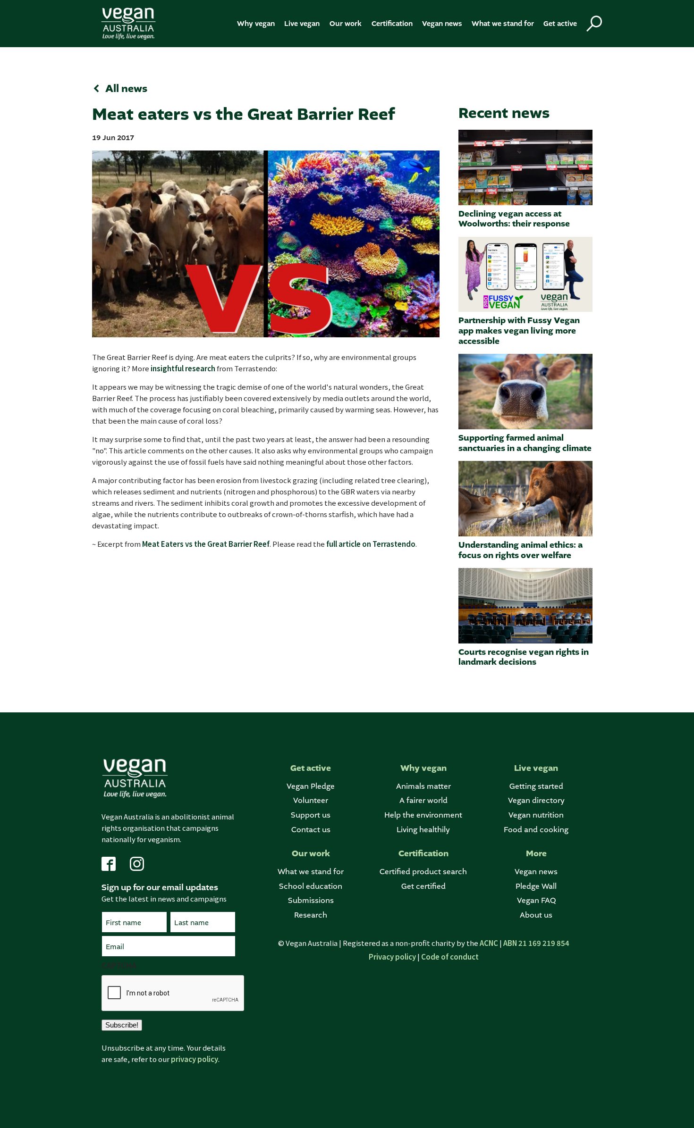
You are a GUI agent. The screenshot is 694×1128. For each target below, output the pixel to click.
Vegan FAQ (536, 900)
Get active (560, 23)
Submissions (311, 900)
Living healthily (423, 830)
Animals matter (423, 786)
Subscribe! (121, 1025)
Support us (310, 815)
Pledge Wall (536, 886)
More (536, 854)
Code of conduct (450, 956)
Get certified (423, 886)
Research (310, 915)
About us (536, 915)
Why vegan (256, 23)
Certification (392, 23)
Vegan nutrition (536, 815)
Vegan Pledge (311, 786)
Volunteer (310, 800)
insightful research (183, 368)
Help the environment (423, 815)
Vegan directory (536, 800)
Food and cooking (536, 830)
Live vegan (302, 23)
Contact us (310, 830)
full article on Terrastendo (370, 544)
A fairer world (423, 800)
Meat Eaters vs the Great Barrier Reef (206, 544)
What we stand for (503, 23)
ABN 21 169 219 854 (536, 943)
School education (310, 886)
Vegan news (442, 23)
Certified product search (423, 872)
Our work (346, 23)
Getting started (536, 786)
